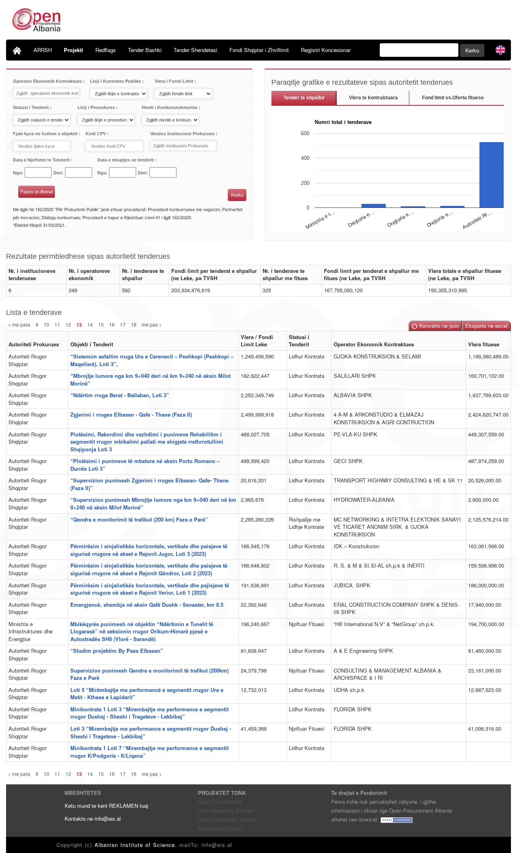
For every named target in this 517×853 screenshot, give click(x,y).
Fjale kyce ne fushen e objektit (46, 133)
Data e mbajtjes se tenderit (126, 159)
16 (112, 324)
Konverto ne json (438, 325)
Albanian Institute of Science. (137, 845)
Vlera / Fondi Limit (175, 81)
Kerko (472, 50)
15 (101, 324)
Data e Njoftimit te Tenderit (42, 159)
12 (68, 324)
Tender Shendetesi (195, 50)
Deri (57, 172)
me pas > (152, 324)
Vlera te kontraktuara (373, 98)
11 (57, 324)
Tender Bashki (145, 50)
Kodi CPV (96, 133)
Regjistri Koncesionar (326, 50)
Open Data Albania (220, 801)
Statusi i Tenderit (31, 107)
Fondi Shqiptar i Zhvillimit (259, 50)
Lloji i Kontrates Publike (116, 81)
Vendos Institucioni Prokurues (183, 133)
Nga (17, 172)
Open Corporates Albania (227, 819)
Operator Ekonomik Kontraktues (48, 81)
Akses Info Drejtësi (220, 828)
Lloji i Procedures (97, 107)
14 (90, 324)
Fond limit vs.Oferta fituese (453, 98)
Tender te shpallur (304, 98)
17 (123, 324)
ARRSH (43, 50)
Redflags (105, 50)
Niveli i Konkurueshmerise (170, 107)
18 (134, 324)
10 (46, 324)
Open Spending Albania (225, 810)
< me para (19, 324)
